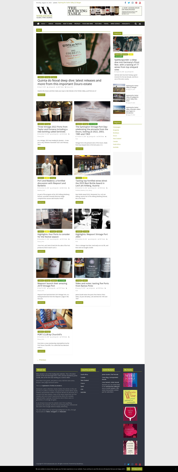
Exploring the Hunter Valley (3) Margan (69, 3)
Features (98, 24)
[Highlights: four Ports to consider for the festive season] (54, 210)
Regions (58, 24)
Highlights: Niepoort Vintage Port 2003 (92, 235)
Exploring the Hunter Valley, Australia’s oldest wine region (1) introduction (133, 110)
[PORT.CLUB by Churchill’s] (54, 310)
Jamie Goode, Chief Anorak (110, 374)
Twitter (48, 412)
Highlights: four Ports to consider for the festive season (54, 235)
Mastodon (63, 412)
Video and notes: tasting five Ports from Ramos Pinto (92, 284)
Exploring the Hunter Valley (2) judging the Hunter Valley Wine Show (132, 98)
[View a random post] (140, 24)
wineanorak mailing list (113, 386)
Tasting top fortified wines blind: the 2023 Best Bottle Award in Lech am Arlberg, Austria (91, 183)
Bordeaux (116, 133)
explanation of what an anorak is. (52, 386)
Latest (46, 178)
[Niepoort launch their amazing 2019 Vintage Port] (54, 259)
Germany (124, 54)
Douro (68, 87)
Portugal (47, 77)
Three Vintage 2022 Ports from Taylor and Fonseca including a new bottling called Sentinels (52, 129)
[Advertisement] (127, 163)
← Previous (41, 360)
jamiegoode (52, 87)
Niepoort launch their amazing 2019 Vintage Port (52, 284)
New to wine (67, 24)
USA (82, 389)
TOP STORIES (93, 124)
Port (72, 87)
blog (43, 24)
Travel (106, 24)
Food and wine (87, 24)
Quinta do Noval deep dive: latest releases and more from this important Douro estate (69, 82)
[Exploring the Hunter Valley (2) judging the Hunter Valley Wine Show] (119, 94)
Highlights (126, 24)
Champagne (116, 127)
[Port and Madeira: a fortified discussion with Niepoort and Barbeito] (54, 156)
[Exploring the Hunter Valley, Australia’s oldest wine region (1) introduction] (119, 106)
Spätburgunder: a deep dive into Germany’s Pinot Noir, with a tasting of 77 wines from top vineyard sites (126, 64)
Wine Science (115, 24)
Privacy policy (136, 469)
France (83, 383)
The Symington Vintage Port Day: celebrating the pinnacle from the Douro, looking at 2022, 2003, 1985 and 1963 (92, 130)
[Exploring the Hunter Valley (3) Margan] (119, 85)
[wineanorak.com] (38, 24)
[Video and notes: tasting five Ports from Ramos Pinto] (92, 259)
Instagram (54, 412)
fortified (78, 190)
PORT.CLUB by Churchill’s (50, 334)
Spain (82, 386)
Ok (128, 469)
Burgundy (116, 130)
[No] (176, 469)
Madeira (40, 190)
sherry (90, 190)
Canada (115, 141)
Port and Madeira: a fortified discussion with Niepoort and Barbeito (52, 183)
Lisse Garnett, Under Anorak (110, 382)
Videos (50, 24)
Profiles (77, 24)
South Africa (116, 144)
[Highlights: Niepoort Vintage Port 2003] (92, 210)
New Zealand (117, 138)
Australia (115, 147)
